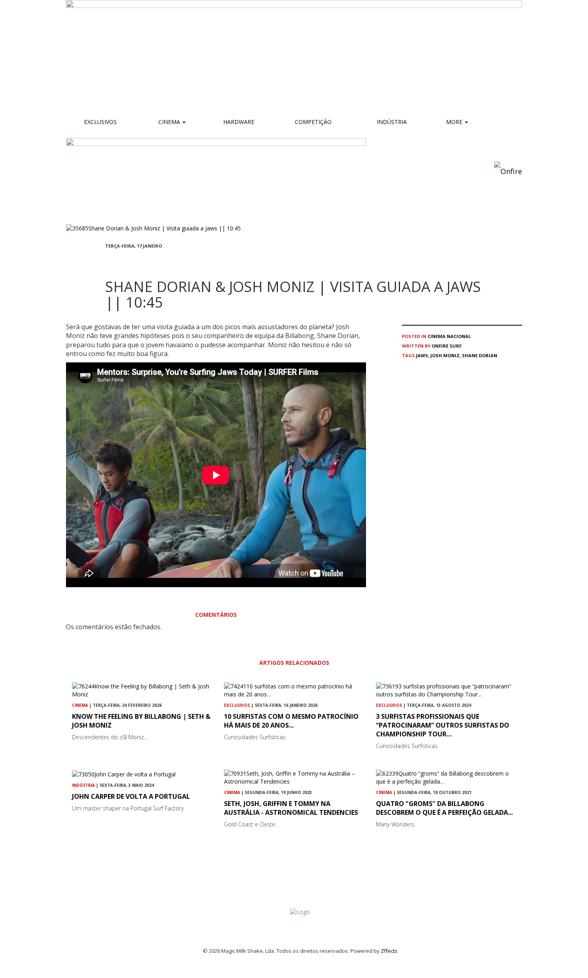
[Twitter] (126, 260)
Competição (312, 122)
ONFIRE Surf (447, 346)
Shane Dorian (479, 355)
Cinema (169, 122)
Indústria (391, 122)
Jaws (422, 355)
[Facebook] (107, 260)
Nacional (459, 336)
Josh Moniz (445, 355)
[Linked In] (146, 260)
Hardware (238, 122)
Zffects (389, 950)
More (455, 122)
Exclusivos (100, 122)
